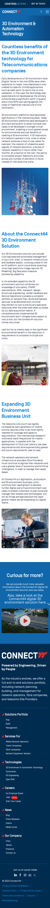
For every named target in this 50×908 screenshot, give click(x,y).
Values (9, 845)
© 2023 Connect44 (11, 881)
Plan (8, 720)
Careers (10, 788)
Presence (10, 849)
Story (8, 841)
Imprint (32, 896)
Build (8, 724)
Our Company (13, 836)
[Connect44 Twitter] (34, 875)
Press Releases (13, 819)
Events (9, 823)
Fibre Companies (13, 750)
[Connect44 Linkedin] (15, 875)
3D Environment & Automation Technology (24, 768)
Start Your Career (13, 801)
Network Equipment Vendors (18, 754)
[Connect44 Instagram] (25, 875)
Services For (12, 736)
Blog (8, 815)
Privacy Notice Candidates (15, 886)
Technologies (13, 762)
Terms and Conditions (13, 896)
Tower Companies (13, 746)
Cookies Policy (9, 891)
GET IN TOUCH (38, 4)
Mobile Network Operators (17, 742)
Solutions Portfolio (16, 714)
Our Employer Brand (14, 793)
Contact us (11, 853)
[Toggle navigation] (47, 11)
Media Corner (11, 827)
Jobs (11, 797)
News (8, 810)
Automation (11, 772)
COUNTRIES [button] (15, 4)
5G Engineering (12, 775)
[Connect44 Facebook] (20, 875)
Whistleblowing (9, 901)
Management (11, 728)
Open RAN (10, 779)
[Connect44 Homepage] (11, 11)
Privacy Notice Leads (31, 891)
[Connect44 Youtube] (30, 875)
